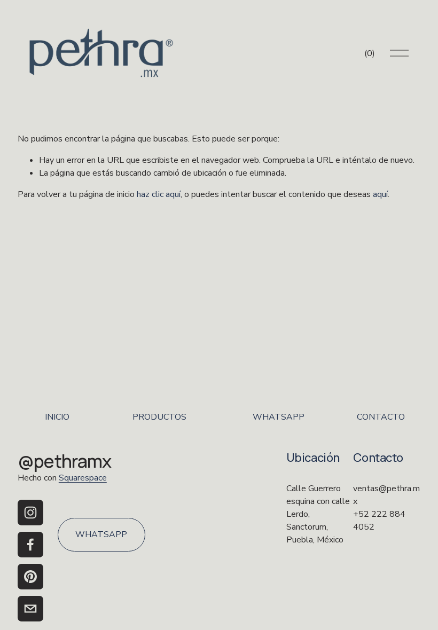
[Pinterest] (30, 576)
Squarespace (83, 478)
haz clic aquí (159, 194)
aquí (380, 194)
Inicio (57, 417)
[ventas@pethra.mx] (30, 608)
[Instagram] (30, 512)
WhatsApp (278, 417)
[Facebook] (30, 544)
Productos (159, 417)
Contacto (381, 417)
